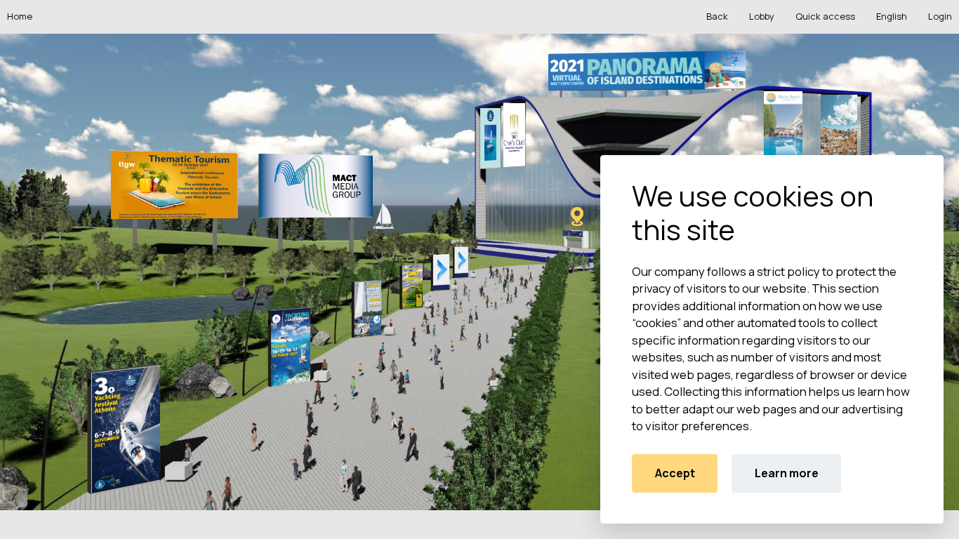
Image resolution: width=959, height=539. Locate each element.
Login (940, 16)
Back (717, 16)
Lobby (761, 16)
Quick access (825, 16)
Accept (675, 473)
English (891, 16)
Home (19, 16)
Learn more (787, 473)
